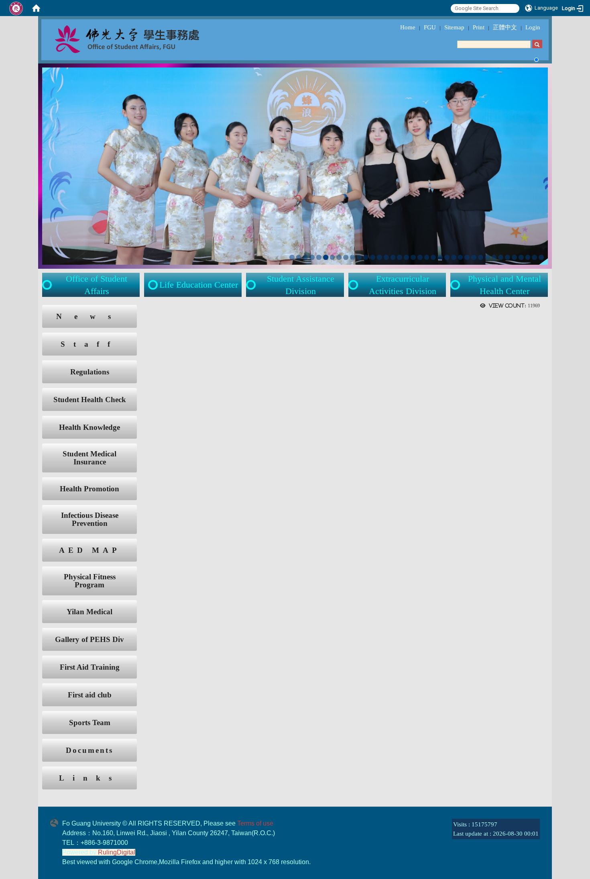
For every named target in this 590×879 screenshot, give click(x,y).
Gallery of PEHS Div (89, 639)
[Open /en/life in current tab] (251, 285)
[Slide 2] (298, 257)
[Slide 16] (393, 257)
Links (89, 778)
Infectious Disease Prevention (89, 519)
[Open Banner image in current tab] (295, 165)
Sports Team (89, 722)
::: (34, 309)
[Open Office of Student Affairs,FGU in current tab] (145, 38)
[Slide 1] (292, 257)
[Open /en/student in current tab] (47, 285)
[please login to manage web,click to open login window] (16, 8)
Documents (89, 750)
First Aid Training (90, 667)
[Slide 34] (514, 257)
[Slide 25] (453, 257)
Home (407, 27)
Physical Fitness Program (90, 581)
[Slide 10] (352, 257)
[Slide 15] (386, 257)
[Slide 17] (399, 257)
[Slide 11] (359, 257)
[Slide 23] (440, 257)
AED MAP (89, 550)
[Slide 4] (312, 257)
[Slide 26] (460, 257)
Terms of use (255, 823)
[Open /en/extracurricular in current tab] (354, 285)
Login (532, 27)
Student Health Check (89, 399)
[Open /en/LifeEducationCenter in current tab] (153, 285)
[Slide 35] (521, 257)
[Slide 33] (507, 257)
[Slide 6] (325, 257)
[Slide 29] (480, 257)
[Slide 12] (365, 257)
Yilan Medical (89, 611)
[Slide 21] (426, 257)
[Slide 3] (305, 257)
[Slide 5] (318, 257)
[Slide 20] (420, 257)
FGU (430, 27)
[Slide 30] (487, 257)
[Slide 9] (345, 257)
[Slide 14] (379, 257)
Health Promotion (89, 488)
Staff (89, 344)
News (89, 316)
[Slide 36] (528, 257)
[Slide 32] (500, 257)
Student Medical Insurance (89, 458)
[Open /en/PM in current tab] (456, 285)
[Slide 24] (447, 257)
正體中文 (505, 27)
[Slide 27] (467, 257)
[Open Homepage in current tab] (36, 8)
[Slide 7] (332, 257)
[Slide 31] (494, 257)
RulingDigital (116, 852)
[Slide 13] (372, 257)
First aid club (90, 695)
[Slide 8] (339, 257)
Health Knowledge (89, 427)
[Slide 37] (534, 257)
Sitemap (454, 27)
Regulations (89, 372)
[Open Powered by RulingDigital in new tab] (56, 822)
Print (478, 27)
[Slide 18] (406, 257)
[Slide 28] (473, 257)
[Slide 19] (413, 257)
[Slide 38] (541, 257)
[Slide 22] (433, 257)
